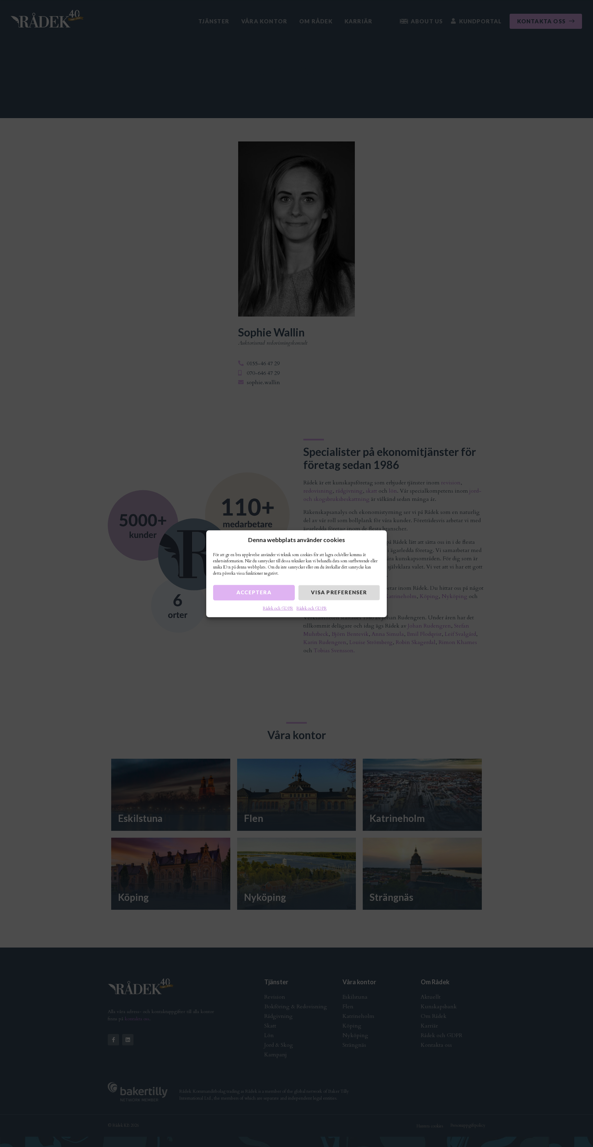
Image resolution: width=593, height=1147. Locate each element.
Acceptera (253, 592)
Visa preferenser (339, 592)
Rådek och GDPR (278, 608)
